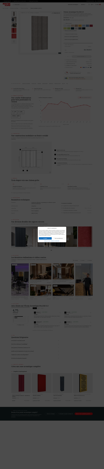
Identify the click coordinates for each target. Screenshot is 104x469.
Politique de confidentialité (55, 240)
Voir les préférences (59, 238)
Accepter (45, 238)
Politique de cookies (47, 240)
